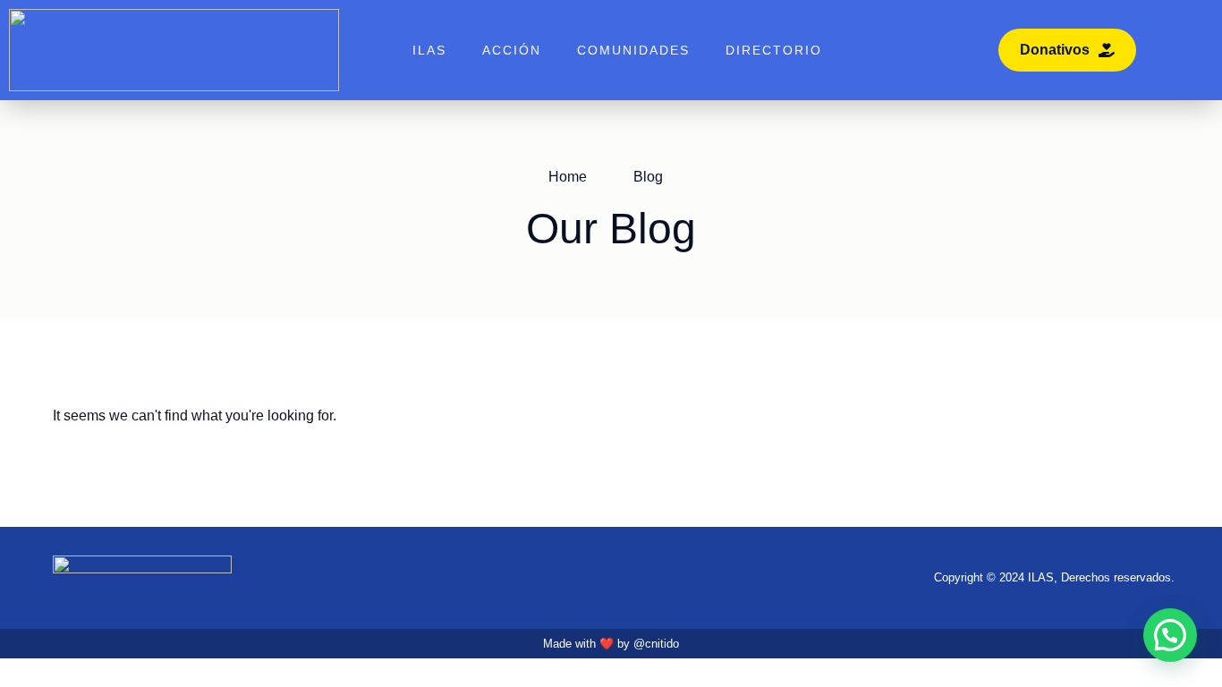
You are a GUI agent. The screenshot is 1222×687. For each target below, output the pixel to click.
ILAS (429, 50)
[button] (1170, 635)
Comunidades (633, 50)
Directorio (774, 50)
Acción (511, 50)
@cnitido (656, 643)
